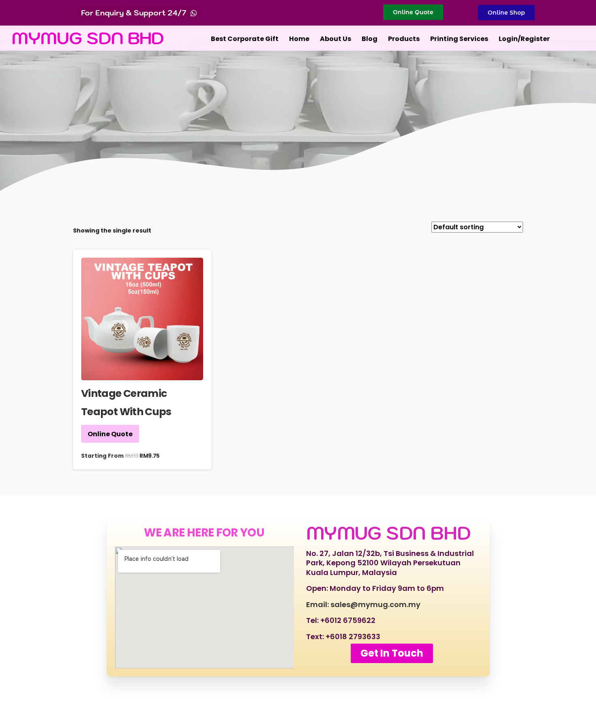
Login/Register (524, 38)
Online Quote (110, 434)
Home (299, 38)
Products (404, 38)
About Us (335, 38)
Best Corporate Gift (245, 38)
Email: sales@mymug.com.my (363, 604)
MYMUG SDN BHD (88, 38)
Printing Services (459, 38)
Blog (369, 38)
